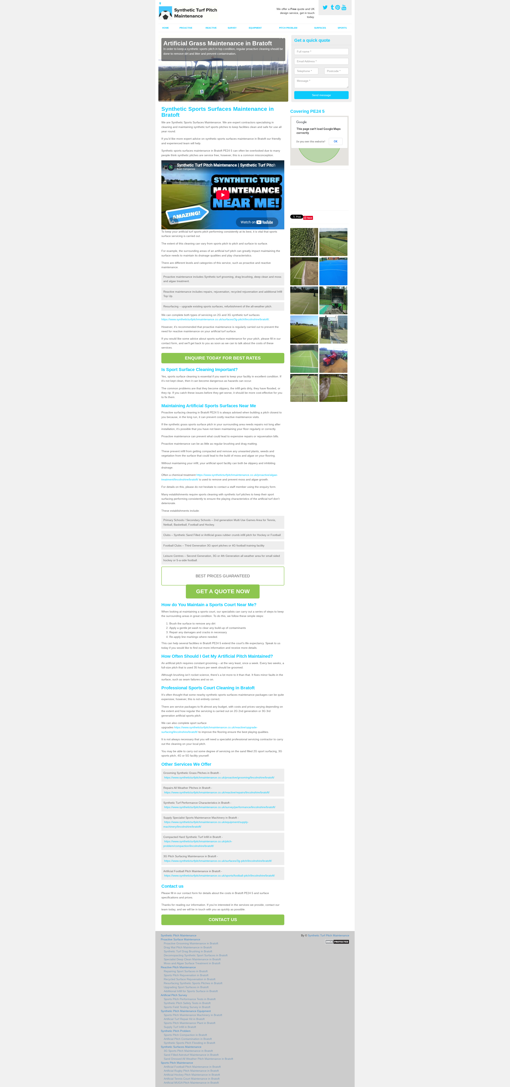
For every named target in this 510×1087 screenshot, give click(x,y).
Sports (342, 28)
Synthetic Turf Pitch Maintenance (328, 935)
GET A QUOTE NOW (223, 591)
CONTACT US (223, 919)
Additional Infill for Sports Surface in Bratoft (191, 991)
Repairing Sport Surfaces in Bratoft (186, 971)
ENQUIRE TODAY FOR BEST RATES (223, 358)
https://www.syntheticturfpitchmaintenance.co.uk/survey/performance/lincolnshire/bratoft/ (219, 807)
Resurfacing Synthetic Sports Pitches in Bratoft (193, 983)
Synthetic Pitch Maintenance (178, 935)
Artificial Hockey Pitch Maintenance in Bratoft (192, 1074)
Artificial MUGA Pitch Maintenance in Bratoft (191, 1082)
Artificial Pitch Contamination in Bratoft (188, 1038)
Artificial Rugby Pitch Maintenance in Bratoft (191, 1070)
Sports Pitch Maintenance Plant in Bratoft (189, 1023)
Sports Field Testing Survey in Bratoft (187, 1007)
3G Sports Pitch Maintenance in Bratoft (188, 1050)
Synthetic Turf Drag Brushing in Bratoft (188, 951)
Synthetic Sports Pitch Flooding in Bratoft (189, 1042)
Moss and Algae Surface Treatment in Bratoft (192, 963)
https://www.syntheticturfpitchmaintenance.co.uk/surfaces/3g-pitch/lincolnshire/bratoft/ (215, 319)
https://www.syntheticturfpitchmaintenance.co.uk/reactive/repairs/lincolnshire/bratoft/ (217, 792)
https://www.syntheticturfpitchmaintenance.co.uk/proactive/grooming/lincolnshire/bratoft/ (219, 777)
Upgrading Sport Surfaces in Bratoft (186, 987)
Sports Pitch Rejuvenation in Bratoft (186, 975)
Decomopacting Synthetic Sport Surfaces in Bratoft (196, 955)
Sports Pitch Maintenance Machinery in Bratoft (193, 1015)
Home (165, 28)
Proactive (185, 28)
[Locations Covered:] (160, 3)
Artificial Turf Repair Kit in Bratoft (184, 1019)
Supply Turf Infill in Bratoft (180, 1027)
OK (335, 141)
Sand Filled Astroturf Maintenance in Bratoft (191, 1054)
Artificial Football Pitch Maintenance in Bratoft (192, 1066)
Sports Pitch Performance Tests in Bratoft (190, 999)
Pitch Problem (288, 28)
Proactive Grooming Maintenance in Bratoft (191, 943)
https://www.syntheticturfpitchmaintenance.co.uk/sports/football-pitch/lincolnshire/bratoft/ (219, 875)
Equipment (255, 28)
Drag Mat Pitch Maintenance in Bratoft (188, 947)
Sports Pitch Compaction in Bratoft (185, 1034)
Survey (232, 28)
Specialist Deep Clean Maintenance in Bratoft (192, 959)
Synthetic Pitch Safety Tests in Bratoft (187, 1003)
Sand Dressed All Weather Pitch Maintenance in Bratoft (198, 1058)
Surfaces (320, 28)
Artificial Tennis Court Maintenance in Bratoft (192, 1078)
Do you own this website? (310, 141)
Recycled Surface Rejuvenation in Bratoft (189, 979)
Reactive (211, 28)
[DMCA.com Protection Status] (337, 941)
